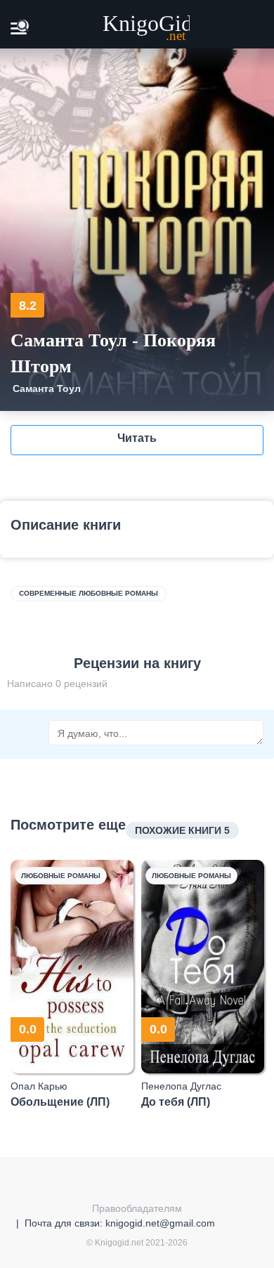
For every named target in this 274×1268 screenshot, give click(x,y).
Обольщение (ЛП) (60, 1102)
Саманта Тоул (47, 388)
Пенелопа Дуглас (181, 1086)
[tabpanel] (72, 984)
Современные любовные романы (88, 593)
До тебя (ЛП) (175, 1102)
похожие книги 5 (182, 830)
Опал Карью (39, 1086)
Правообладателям (137, 1208)
